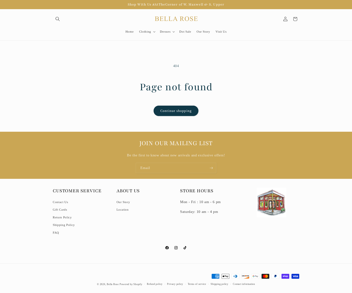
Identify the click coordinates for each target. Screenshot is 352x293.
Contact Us (60, 202)
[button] (58, 19)
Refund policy (155, 284)
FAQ (56, 232)
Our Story (123, 202)
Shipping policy (219, 284)
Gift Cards (60, 209)
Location (123, 209)
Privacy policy (175, 284)
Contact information (244, 284)
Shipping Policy (64, 225)
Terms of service (197, 284)
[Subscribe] (211, 168)
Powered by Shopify (131, 284)
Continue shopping (176, 111)
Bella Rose (113, 284)
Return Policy (62, 217)
